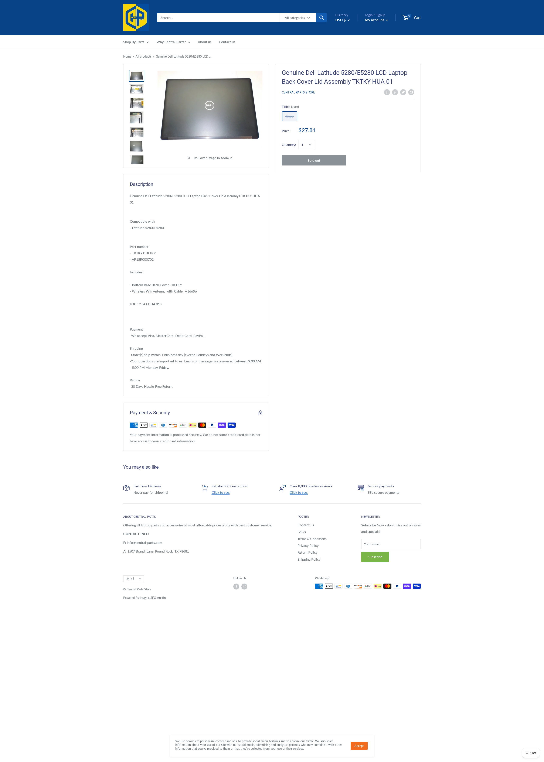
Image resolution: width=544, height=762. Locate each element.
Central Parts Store (298, 92)
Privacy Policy (308, 545)
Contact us (227, 42)
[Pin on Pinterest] (395, 92)
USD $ (130, 579)
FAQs (302, 532)
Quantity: (289, 145)
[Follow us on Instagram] (244, 587)
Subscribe (375, 557)
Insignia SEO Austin (153, 597)
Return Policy (307, 552)
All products (144, 56)
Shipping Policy (309, 559)
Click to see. (221, 492)
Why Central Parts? (171, 42)
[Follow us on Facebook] (236, 587)
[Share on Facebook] (387, 92)
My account (375, 20)
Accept (359, 746)
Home (127, 56)
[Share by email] (411, 92)
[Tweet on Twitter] (403, 92)
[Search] (321, 17)
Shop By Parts (133, 42)
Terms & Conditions (312, 539)
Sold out (314, 160)
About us (204, 42)
